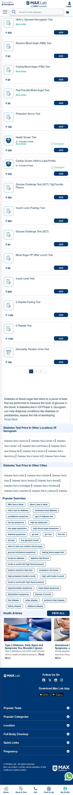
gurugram (9, 4)
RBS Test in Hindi (15, 504)
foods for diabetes (16, 558)
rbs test (11, 540)
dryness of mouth (43, 594)
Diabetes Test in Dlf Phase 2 (35, 445)
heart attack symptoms (49, 588)
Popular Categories (16, 717)
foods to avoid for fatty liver (20, 570)
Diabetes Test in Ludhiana (44, 490)
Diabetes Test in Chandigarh (18, 485)
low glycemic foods (30, 540)
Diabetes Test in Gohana (24, 480)
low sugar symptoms (17, 528)
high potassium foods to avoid (21, 576)
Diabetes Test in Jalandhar (17, 490)
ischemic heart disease (54, 600)
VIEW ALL (58, 613)
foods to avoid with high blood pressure (26, 564)
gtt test (35, 534)
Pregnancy (11, 751)
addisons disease (35, 606)
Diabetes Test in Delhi (14, 475)
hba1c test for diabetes (18, 510)
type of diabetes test (44, 516)
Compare (59, 143)
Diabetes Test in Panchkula (46, 485)
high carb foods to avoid (53, 576)
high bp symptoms (38, 522)
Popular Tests (12, 708)
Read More (11, 419)
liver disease (13, 600)
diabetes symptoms (16, 534)
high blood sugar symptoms (46, 528)
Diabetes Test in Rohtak (38, 475)
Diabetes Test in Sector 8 (35, 451)
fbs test (61, 534)
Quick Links (11, 743)
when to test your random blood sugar (25, 546)
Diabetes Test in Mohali (49, 480)
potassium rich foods (48, 570)
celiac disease (31, 600)
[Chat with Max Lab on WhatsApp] (68, 776)
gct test (48, 534)
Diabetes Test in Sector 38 (30, 456)
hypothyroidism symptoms (20, 588)
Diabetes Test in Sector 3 (43, 440)
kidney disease (14, 606)
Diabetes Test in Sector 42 (16, 440)
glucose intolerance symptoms (21, 552)
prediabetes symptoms (18, 516)
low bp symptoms (16, 522)
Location (9, 725)
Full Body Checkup (16, 734)
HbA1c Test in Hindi (39, 504)
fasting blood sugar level (53, 552)
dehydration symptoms (18, 594)
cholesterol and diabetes (46, 510)
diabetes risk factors (40, 558)
